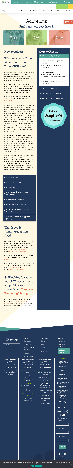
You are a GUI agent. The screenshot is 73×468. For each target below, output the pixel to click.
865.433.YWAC (21, 249)
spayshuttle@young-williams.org (45, 399)
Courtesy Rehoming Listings (18, 291)
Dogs (13, 37)
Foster (43, 348)
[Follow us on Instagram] (62, 457)
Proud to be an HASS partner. (11, 350)
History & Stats (28, 356)
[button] (70, 6)
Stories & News (28, 344)
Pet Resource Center (64, 341)
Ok (32, 465)
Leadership (27, 341)
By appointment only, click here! (45, 391)
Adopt (43, 344)
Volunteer (44, 351)
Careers (26, 353)
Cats (36, 37)
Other (59, 37)
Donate (43, 341)
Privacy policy (38, 465)
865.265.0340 (8, 259)
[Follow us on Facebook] (59, 454)
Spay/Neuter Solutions (61, 345)
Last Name (62, 436)
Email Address (62, 420)
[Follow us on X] (65, 454)
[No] (71, 464)
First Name (62, 428)
